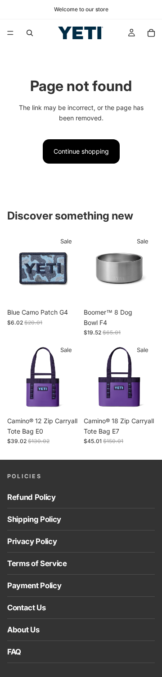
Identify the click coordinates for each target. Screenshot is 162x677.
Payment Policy (34, 585)
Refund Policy (31, 497)
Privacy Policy (32, 541)
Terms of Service (37, 563)
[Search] (30, 33)
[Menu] (10, 33)
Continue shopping (81, 151)
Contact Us (26, 607)
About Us (23, 629)
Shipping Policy (34, 519)
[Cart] (151, 33)
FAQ (14, 651)
